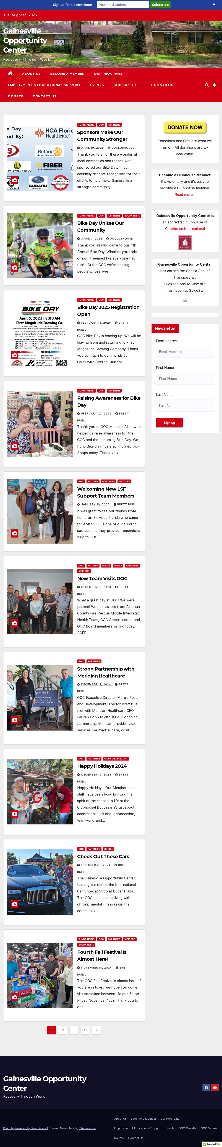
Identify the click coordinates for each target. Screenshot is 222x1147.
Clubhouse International (185, 228)
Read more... (185, 194)
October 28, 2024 (96, 865)
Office (118, 565)
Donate (15, 96)
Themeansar (87, 1128)
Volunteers (132, 215)
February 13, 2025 (96, 322)
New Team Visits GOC (102, 578)
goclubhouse (122, 147)
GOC (101, 124)
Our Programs (108, 74)
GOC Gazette (126, 85)
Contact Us (44, 96)
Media (106, 565)
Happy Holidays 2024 (102, 766)
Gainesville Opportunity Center (25, 40)
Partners (114, 124)
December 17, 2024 (96, 684)
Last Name (164, 394)
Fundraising (86, 124)
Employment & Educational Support (44, 85)
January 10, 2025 (96, 504)
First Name (165, 367)
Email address (167, 341)
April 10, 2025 (93, 147)
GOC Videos (162, 85)
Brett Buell (127, 504)
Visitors (124, 481)
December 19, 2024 (96, 587)
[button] (207, 85)
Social (108, 849)
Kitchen (93, 481)
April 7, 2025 (92, 238)
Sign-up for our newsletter (72, 5)
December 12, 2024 (96, 774)
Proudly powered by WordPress (25, 1128)
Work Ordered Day (116, 758)
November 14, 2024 (97, 967)
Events (97, 85)
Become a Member (67, 74)
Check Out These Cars (103, 856)
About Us (31, 74)
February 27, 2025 (96, 413)
